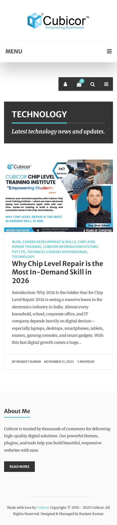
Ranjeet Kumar (28, 362)
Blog (16, 242)
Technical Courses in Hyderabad (57, 252)
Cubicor (43, 507)
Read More (19, 467)
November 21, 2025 (59, 362)
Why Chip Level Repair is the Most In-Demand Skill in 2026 (57, 272)
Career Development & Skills (49, 242)
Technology (23, 257)
